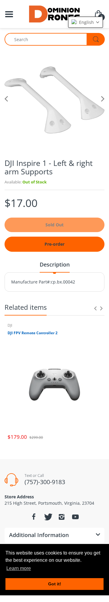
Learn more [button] (18, 568)
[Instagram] (61, 517)
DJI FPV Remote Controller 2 (33, 333)
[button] (85, 22)
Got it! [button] (54, 583)
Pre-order (54, 244)
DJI (10, 325)
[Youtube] (75, 517)
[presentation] (95, 308)
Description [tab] (55, 264)
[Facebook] (33, 517)
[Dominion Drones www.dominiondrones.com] (54, 13)
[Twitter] (47, 517)
